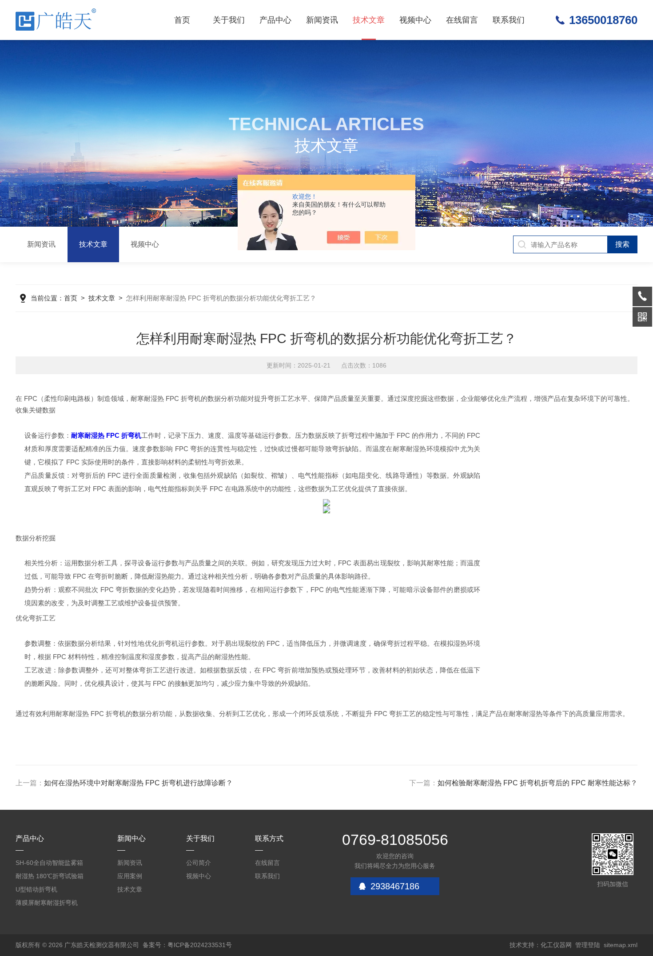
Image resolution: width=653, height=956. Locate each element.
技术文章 (369, 20)
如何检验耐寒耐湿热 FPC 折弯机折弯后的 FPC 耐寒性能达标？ (537, 783)
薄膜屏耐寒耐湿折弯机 (47, 902)
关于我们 (229, 20)
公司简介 (198, 862)
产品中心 (275, 20)
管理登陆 (587, 944)
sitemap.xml (620, 944)
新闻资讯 (322, 20)
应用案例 (129, 876)
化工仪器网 (556, 944)
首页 (182, 20)
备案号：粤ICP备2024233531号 (187, 944)
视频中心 (415, 20)
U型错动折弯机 (36, 889)
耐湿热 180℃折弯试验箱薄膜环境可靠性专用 (50, 877)
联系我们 (509, 20)
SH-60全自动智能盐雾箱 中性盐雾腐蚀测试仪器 (49, 864)
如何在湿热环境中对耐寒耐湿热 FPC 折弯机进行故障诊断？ (138, 783)
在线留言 (462, 20)
